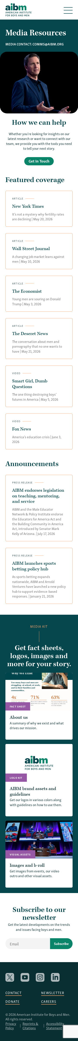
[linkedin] (55, 977)
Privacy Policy (10, 1026)
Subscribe (61, 943)
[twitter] (9, 977)
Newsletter (52, 992)
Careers (48, 1001)
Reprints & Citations (30, 1026)
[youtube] (25, 977)
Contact (13, 992)
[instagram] (40, 977)
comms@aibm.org (48, 44)
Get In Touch (39, 161)
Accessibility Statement (55, 1026)
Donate (12, 1001)
